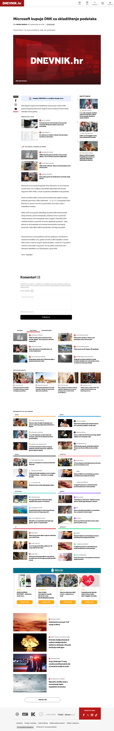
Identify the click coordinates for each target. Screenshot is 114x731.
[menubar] (102, 3)
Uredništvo (19, 723)
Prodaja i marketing (30, 723)
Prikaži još (42, 699)
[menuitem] (102, 3)
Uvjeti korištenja (43, 723)
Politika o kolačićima (73, 723)
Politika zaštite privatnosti (57, 723)
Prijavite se (46, 317)
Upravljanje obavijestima (26, 727)
